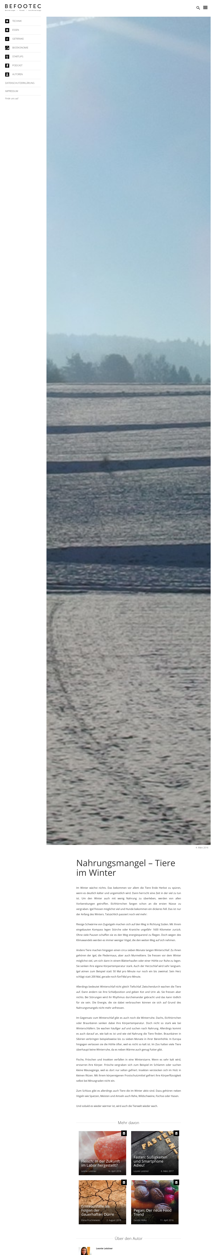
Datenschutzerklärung (19, 82)
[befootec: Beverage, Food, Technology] (23, 7)
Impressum (11, 91)
